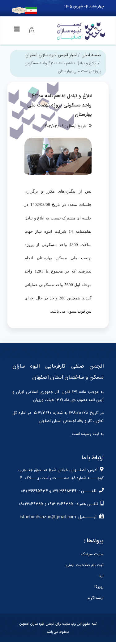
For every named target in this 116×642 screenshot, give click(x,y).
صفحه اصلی (91, 55)
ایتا (101, 576)
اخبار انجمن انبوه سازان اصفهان (51, 55)
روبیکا (99, 587)
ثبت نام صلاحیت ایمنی (85, 565)
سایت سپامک (92, 554)
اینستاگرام (96, 598)
